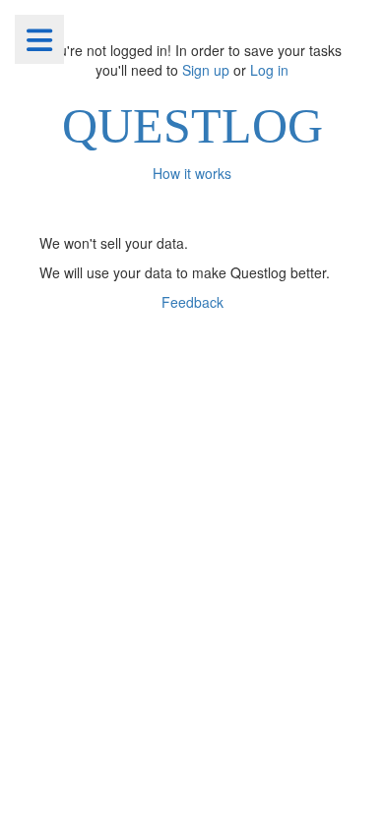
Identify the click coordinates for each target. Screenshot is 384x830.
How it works (192, 173)
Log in (269, 70)
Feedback (192, 302)
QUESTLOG (192, 125)
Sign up (205, 70)
